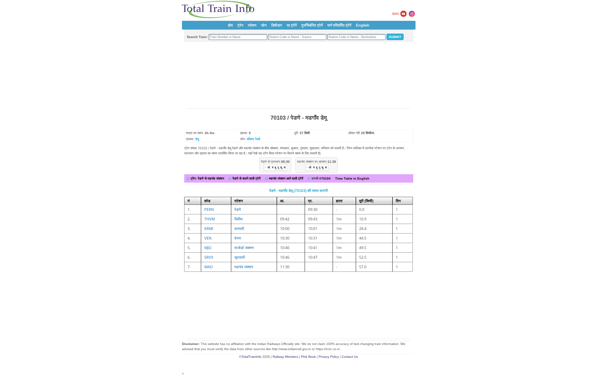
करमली (239, 228)
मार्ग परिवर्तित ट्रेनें (339, 25)
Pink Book (308, 357)
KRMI (208, 228)
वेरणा (237, 238)
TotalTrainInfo (251, 357)
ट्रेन (240, 25)
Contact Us (350, 357)
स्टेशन (252, 25)
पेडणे (237, 209)
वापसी (320, 178)
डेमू (197, 139)
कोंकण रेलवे (253, 139)
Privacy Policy (329, 357)
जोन (264, 25)
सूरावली (239, 257)
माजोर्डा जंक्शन (244, 247)
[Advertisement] (298, 75)
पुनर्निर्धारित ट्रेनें (312, 25)
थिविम (238, 219)
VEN (208, 238)
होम (230, 25)
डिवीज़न (276, 25)
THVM (209, 219)
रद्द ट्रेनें (292, 25)
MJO (207, 247)
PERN (209, 209)
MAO (208, 266)
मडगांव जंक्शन (243, 266)
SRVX (208, 257)
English (362, 25)
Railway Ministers (285, 357)
